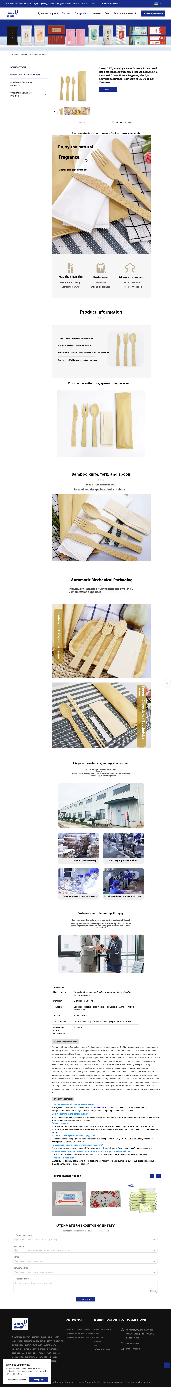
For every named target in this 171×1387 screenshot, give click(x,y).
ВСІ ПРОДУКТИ (18, 67)
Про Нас (66, 13)
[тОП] (167, 1365)
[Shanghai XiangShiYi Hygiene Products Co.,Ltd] (17, 14)
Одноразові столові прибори (25, 74)
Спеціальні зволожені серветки (21, 84)
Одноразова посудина (37, 54)
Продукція (80, 13)
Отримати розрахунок (153, 13)
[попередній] (55, 111)
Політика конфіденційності (139, 1382)
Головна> (16, 54)
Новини (97, 13)
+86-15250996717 (91, 4)
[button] (152, 1176)
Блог (107, 13)
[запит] (167, 683)
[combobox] (20, 1250)
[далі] (91, 111)
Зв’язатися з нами (123, 13)
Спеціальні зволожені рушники (21, 94)
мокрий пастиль (101, 1107)
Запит (107, 89)
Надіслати (85, 1299)
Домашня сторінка (48, 13)
